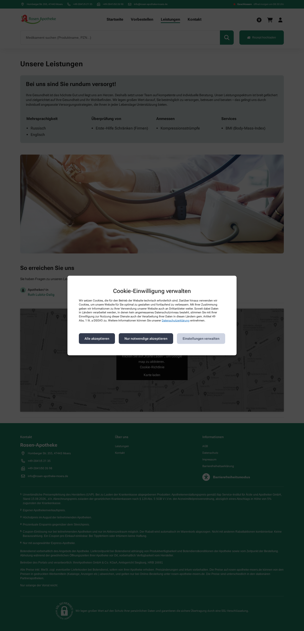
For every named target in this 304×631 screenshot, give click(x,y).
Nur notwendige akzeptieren (145, 338)
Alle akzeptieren (97, 338)
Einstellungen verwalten (201, 338)
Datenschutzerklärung (176, 320)
